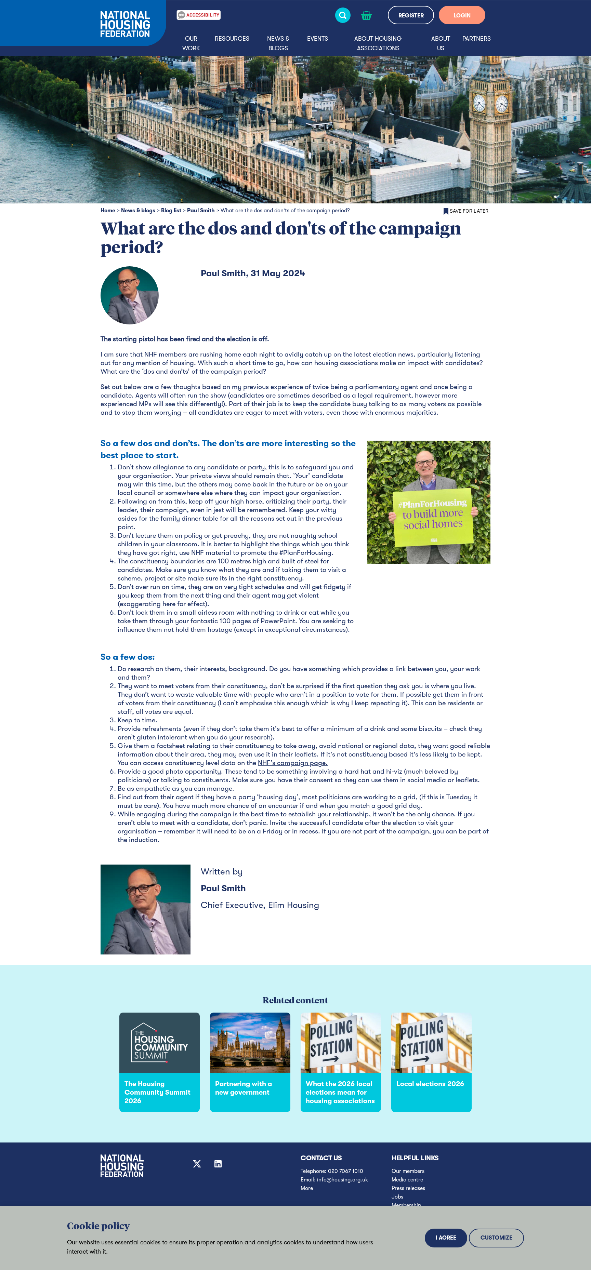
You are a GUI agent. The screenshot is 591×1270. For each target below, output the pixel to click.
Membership (406, 1205)
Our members (408, 1171)
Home (108, 211)
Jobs (397, 1197)
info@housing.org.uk (342, 1180)
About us (440, 43)
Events (317, 38)
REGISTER (411, 16)
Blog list (171, 211)
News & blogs (278, 43)
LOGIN (462, 16)
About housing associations (378, 43)
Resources (232, 38)
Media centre (407, 1180)
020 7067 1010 (345, 1171)
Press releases (408, 1188)
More (307, 1188)
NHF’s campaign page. (293, 763)
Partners (476, 38)
